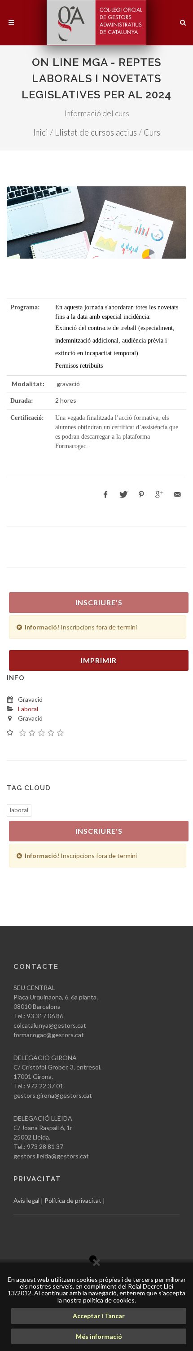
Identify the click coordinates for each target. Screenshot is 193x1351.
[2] (32, 732)
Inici (40, 132)
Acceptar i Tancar (99, 1316)
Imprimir (99, 660)
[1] (23, 732)
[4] (51, 732)
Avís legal (26, 1200)
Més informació (99, 1336)
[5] (61, 732)
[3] (42, 732)
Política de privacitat (72, 1200)
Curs (152, 132)
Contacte (36, 967)
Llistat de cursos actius (96, 132)
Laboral (28, 709)
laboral (19, 810)
